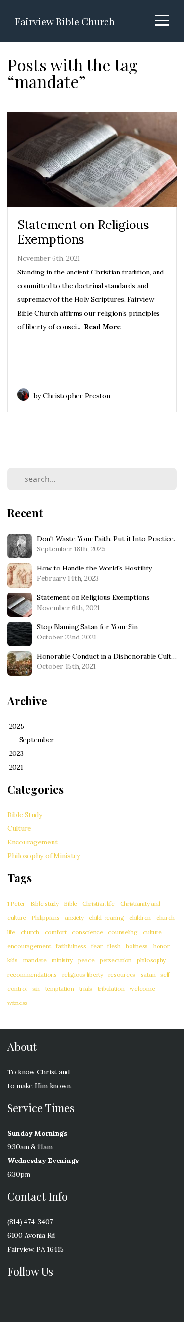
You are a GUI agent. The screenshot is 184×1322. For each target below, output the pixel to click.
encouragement (29, 946)
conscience (87, 931)
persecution (115, 960)
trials (85, 988)
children (140, 917)
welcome (142, 988)
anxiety (74, 917)
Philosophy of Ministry (43, 855)
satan (148, 974)
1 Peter (16, 903)
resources (121, 974)
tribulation (111, 988)
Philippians (45, 917)
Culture (19, 828)
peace (86, 960)
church (30, 931)
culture (152, 931)
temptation (59, 988)
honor (161, 946)
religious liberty (82, 974)
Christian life (98, 903)
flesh (114, 946)
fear (96, 946)
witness (17, 1002)
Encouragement (32, 842)
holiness (137, 946)
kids (12, 960)
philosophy (151, 960)
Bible (70, 903)
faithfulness (71, 946)
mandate (35, 960)
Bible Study (24, 814)
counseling (122, 931)
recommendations (32, 974)
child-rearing (106, 917)
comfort (56, 931)
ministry (62, 960)
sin (36, 988)
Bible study (44, 903)
